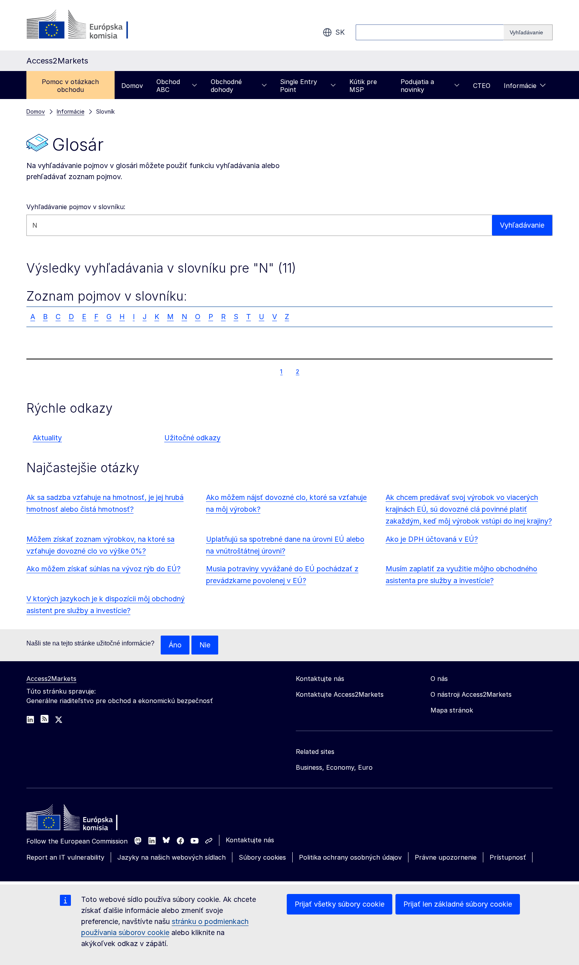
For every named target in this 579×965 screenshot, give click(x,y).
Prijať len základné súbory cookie (457, 904)
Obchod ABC (168, 86)
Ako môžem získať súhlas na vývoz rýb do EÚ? (103, 569)
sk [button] (340, 32)
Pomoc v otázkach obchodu (70, 86)
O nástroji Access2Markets (471, 694)
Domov (132, 86)
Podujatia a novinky (417, 86)
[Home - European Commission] (83, 819)
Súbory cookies (262, 857)
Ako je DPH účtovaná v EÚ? (432, 539)
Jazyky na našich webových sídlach (171, 857)
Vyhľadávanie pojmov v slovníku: (75, 207)
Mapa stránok (452, 710)
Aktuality (47, 438)
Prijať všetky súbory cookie (339, 904)
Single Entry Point (298, 86)
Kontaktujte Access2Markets (340, 694)
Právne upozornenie (446, 857)
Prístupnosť (508, 857)
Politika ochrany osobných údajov (350, 857)
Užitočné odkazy (192, 438)
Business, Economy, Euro (334, 767)
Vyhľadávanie (522, 225)
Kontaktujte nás (250, 840)
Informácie (520, 86)
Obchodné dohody (226, 86)
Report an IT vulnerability (65, 857)
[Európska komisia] (90, 25)
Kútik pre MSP (363, 86)
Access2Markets (51, 679)
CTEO (481, 86)
